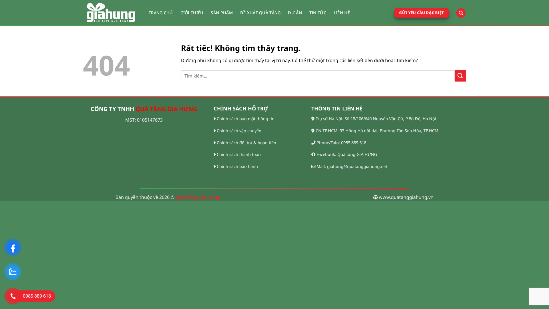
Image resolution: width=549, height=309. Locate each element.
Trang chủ (161, 12)
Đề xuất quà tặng (260, 12)
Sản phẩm (221, 12)
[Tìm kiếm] (461, 13)
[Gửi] (460, 75)
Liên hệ (342, 12)
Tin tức (317, 12)
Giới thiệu (192, 12)
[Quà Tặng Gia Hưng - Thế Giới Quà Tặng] (111, 13)
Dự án (295, 12)
